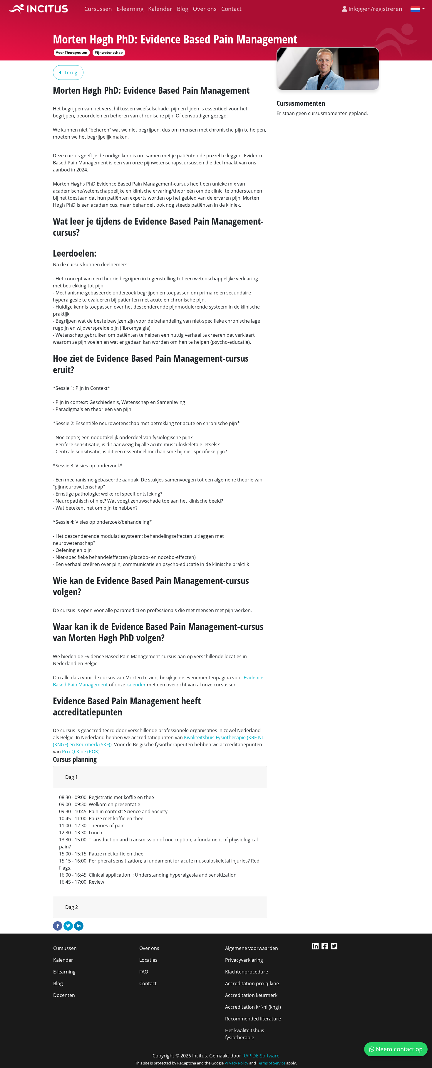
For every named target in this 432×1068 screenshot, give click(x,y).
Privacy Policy (236, 1063)
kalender (136, 684)
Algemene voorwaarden (251, 948)
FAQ (143, 971)
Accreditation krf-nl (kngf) (253, 1007)
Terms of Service (271, 1063)
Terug (70, 72)
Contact (231, 9)
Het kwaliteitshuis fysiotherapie (244, 1034)
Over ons (205, 9)
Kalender (160, 9)
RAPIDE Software (260, 1055)
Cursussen (98, 9)
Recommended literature (253, 1018)
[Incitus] (38, 8)
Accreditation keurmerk (251, 995)
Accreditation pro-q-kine (252, 983)
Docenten (64, 995)
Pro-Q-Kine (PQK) (81, 751)
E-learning (130, 9)
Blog (182, 9)
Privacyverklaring (244, 960)
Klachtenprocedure (246, 971)
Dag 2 (71, 907)
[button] (415, 9)
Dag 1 (71, 777)
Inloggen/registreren (374, 9)
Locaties (148, 960)
